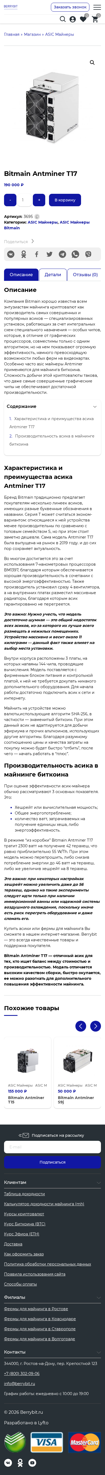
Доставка (13, 1244)
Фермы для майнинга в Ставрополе (40, 1328)
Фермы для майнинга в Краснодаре (40, 1318)
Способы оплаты (20, 1284)
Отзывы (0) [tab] (85, 274)
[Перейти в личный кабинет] (72, 19)
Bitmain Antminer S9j (76, 1100)
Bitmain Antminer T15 (26, 1100)
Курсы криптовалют (24, 1214)
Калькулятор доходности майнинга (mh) (44, 1204)
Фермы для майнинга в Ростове (36, 1308)
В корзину (65, 200)
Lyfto (43, 1422)
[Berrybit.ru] (11, 7)
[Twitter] (49, 254)
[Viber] (88, 254)
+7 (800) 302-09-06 (22, 1373)
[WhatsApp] (75, 254)
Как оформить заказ (24, 1254)
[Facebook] (36, 254)
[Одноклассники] (23, 254)
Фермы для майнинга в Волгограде (39, 1338)
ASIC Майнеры (43, 222)
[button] (92, 62)
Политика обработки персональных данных (47, 1264)
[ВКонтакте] (11, 254)
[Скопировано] (37, 217)
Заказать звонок (70, 7)
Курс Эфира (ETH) (21, 1234)
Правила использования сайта (34, 1274)
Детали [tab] (53, 274)
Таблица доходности (24, 1193)
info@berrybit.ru (19, 1383)
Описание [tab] (21, 274)
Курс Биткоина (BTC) (25, 1224)
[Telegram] (62, 254)
